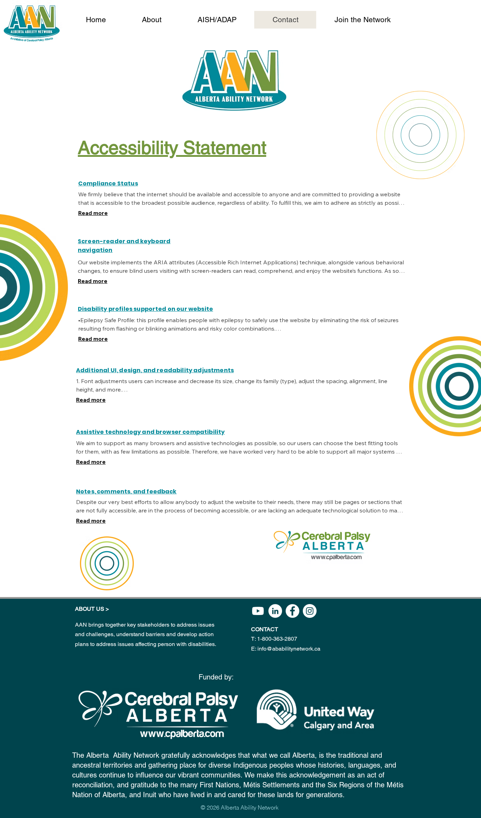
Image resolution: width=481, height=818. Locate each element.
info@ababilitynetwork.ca (288, 648)
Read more (93, 212)
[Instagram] (310, 611)
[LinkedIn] (275, 611)
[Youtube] (258, 611)
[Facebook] (292, 611)
